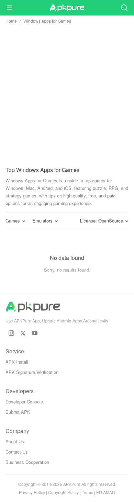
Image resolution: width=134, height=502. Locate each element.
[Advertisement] (67, 93)
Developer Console (24, 401)
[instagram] (11, 333)
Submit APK (17, 412)
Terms (87, 492)
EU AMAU (105, 492)
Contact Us (16, 451)
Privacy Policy (32, 492)
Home (11, 21)
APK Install (16, 361)
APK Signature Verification (31, 372)
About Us (14, 441)
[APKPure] (67, 7)
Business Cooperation (27, 462)
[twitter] (23, 333)
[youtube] (35, 333)
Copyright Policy (63, 492)
